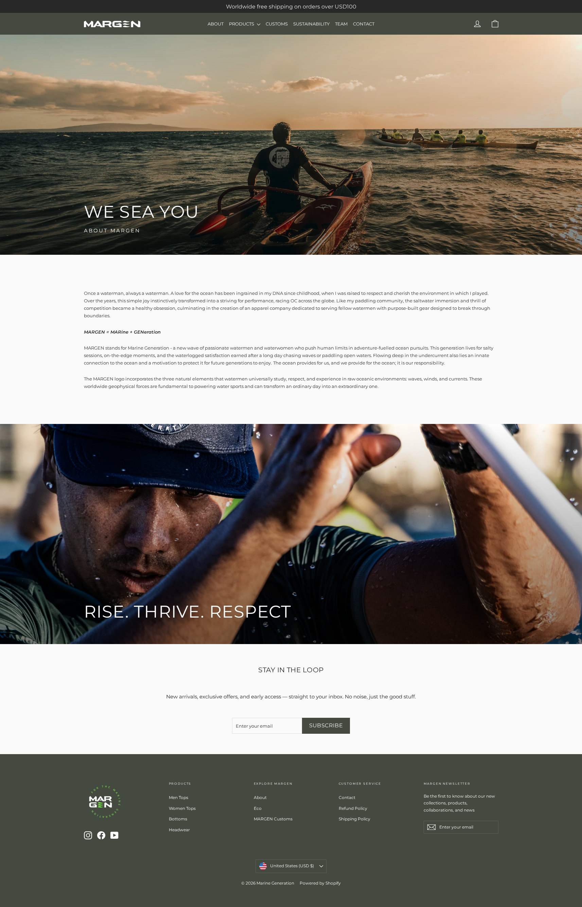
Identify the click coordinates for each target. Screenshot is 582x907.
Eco (258, 808)
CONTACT (363, 23)
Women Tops (182, 808)
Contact (347, 797)
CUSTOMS (277, 23)
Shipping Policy (354, 818)
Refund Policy (353, 808)
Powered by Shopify (320, 883)
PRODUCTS (242, 23)
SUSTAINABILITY (311, 23)
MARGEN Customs (273, 818)
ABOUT (216, 23)
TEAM (341, 23)
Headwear (179, 829)
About (260, 797)
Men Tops (178, 797)
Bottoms (178, 818)
